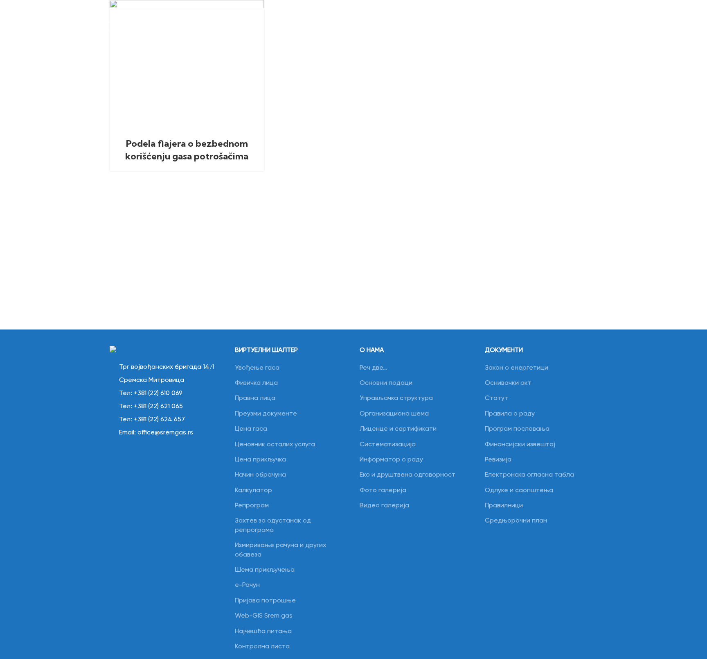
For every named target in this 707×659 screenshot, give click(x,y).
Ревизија (498, 460)
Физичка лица (256, 383)
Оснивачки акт (508, 383)
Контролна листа (262, 646)
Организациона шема (394, 414)
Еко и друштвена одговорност (407, 475)
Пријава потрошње (265, 601)
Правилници (504, 505)
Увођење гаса (257, 368)
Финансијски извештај (520, 444)
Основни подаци (386, 383)
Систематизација (388, 444)
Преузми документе (266, 414)
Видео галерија (384, 505)
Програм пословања (517, 429)
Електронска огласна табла (529, 475)
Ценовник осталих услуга (275, 444)
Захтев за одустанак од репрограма (273, 525)
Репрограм (252, 505)
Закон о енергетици (516, 368)
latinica (616, 21)
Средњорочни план (516, 521)
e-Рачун (247, 585)
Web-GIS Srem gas (264, 616)
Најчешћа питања (263, 631)
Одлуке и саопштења (519, 490)
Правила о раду (510, 414)
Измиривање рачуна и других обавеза (280, 550)
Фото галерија (383, 490)
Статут (496, 398)
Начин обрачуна (260, 475)
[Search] (592, 21)
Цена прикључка (260, 460)
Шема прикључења (265, 570)
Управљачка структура (396, 398)
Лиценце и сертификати (398, 429)
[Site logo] (69, 21)
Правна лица (255, 398)
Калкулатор (253, 490)
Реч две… (373, 368)
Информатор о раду (391, 460)
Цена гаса (251, 429)
